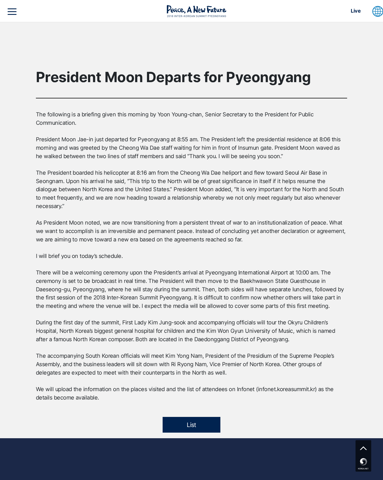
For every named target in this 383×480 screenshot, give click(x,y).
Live (356, 11)
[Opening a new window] (363, 464)
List (191, 424)
